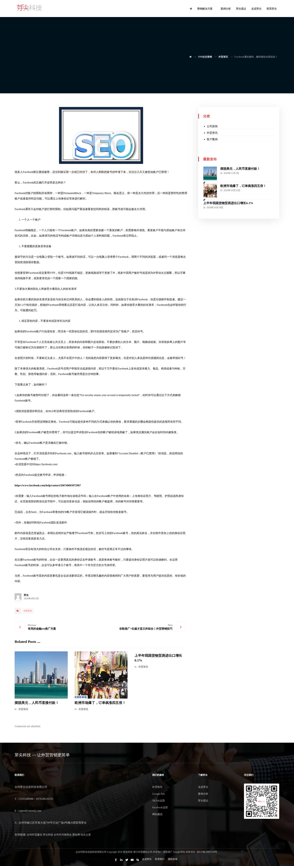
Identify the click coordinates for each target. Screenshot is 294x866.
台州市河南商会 (63, 834)
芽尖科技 (48, 834)
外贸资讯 (28, 611)
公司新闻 (212, 126)
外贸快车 (157, 787)
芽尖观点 (203, 800)
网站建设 (157, 814)
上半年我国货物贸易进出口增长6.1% (228, 203)
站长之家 (86, 834)
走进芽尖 (203, 787)
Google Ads (158, 793)
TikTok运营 (158, 800)
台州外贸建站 (34, 834)
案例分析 (203, 793)
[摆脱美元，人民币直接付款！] (210, 173)
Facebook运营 (160, 807)
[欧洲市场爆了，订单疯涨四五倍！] (210, 190)
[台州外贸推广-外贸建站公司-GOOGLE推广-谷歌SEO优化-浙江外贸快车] (29, 7)
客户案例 (212, 139)
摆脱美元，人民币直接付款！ (240, 168)
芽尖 (26, 595)
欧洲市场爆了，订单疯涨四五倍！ (243, 186)
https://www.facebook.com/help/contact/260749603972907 (48, 485)
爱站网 (76, 834)
